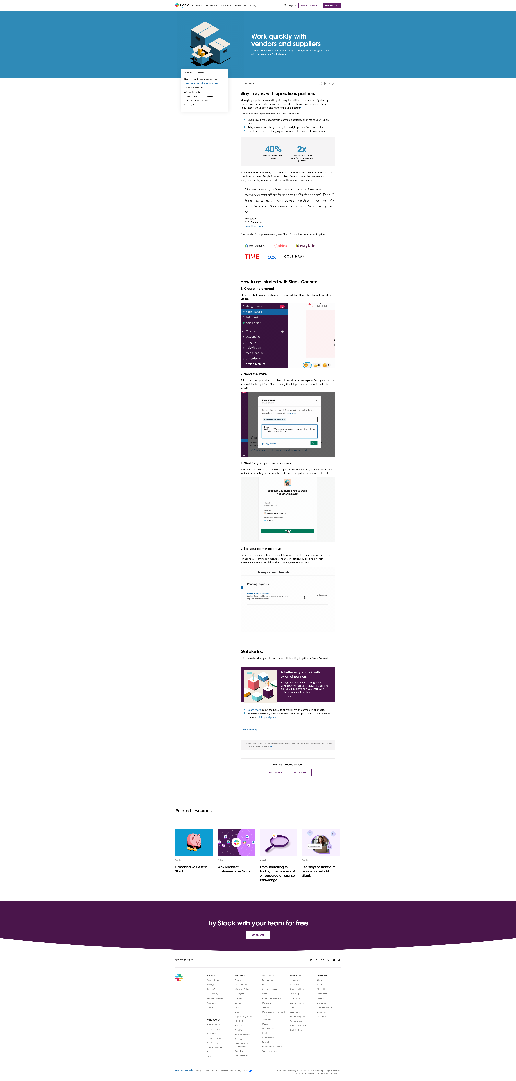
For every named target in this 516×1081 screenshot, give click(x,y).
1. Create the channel (193, 87)
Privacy (198, 1070)
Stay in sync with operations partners (200, 79)
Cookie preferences (219, 1070)
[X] (328, 960)
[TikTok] (339, 960)
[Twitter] (320, 83)
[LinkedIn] (329, 83)
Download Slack (182, 1070)
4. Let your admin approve (196, 100)
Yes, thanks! (276, 772)
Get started (331, 5)
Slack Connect (249, 729)
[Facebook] (325, 83)
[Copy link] (333, 83)
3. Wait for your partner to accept (199, 96)
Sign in (292, 5)
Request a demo (309, 5)
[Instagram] (317, 960)
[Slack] (182, 5)
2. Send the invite (192, 92)
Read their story (254, 226)
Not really (300, 772)
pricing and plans (266, 717)
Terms (206, 1070)
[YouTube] (334, 960)
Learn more (254, 709)
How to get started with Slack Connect (201, 83)
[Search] (285, 5)
